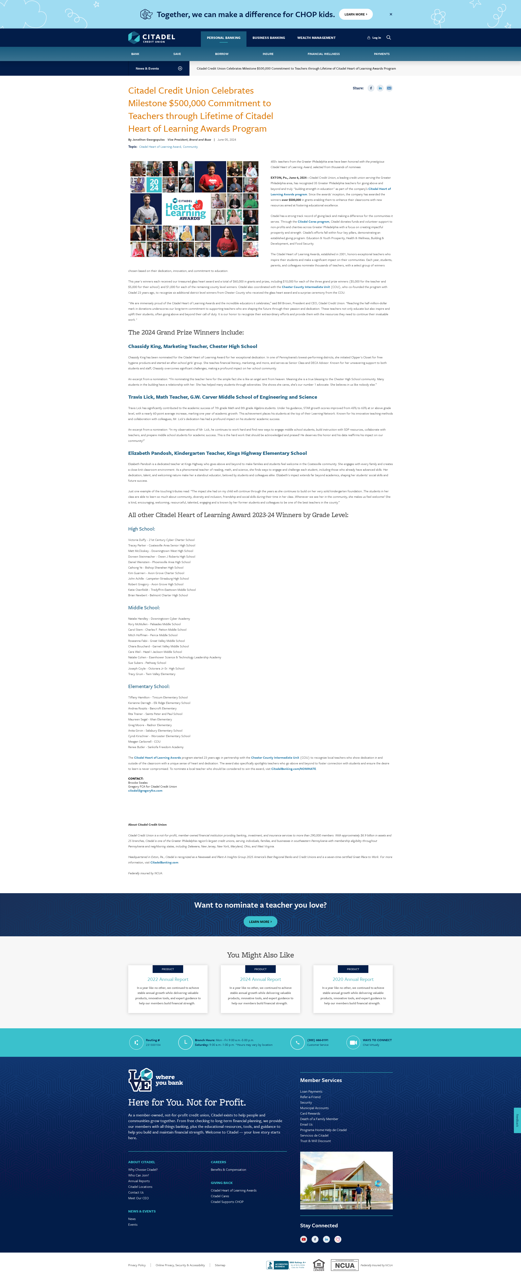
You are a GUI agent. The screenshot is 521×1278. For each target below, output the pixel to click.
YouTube (304, 1240)
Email (389, 88)
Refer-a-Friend (310, 1096)
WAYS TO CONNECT (377, 1040)
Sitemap (220, 1265)
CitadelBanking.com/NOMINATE (293, 768)
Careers (218, 1161)
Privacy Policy (137, 1265)
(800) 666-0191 (317, 1040)
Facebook (371, 88)
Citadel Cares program (313, 221)
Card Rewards (310, 1113)
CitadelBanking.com (164, 862)
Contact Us (136, 1192)
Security (306, 1102)
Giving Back (222, 1182)
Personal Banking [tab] (223, 37)
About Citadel (141, 1161)
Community (190, 147)
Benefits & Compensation (228, 1169)
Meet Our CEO (138, 1198)
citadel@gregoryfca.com (145, 790)
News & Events (147, 68)
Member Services (321, 1080)
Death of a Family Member (319, 1118)
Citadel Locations (140, 1186)
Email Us (306, 1124)
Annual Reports (139, 1180)
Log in (376, 37)
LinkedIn (380, 88)
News (132, 1218)
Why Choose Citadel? (143, 1169)
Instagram (338, 1240)
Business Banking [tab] (269, 37)
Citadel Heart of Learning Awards (157, 757)
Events (133, 1224)
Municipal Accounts (314, 1107)
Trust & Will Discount (315, 1140)
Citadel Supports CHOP (227, 1201)
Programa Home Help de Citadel (323, 1129)
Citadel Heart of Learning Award (160, 147)
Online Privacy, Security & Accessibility (180, 1265)
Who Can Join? (138, 1175)
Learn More (259, 921)
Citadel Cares (220, 1196)
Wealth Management (316, 37)
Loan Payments (311, 1091)
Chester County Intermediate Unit (306, 286)
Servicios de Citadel (314, 1135)
